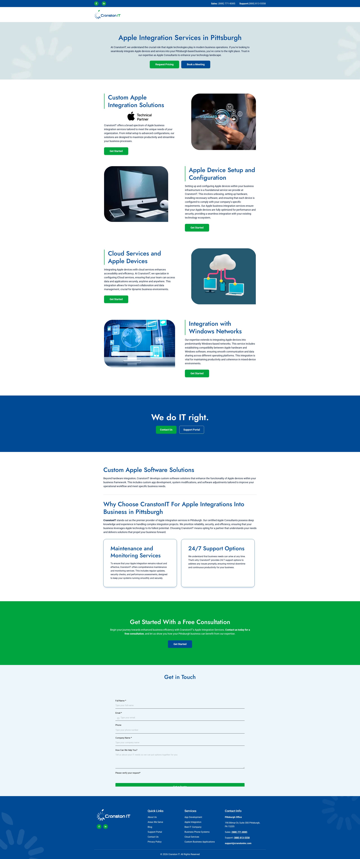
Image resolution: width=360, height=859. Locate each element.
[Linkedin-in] (105, 826)
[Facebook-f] (99, 826)
